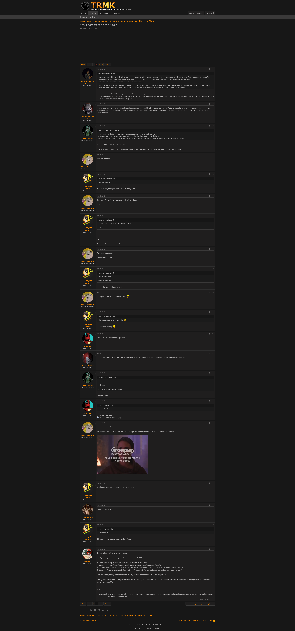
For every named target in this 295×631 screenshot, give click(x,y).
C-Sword (84, 28)
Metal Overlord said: (105, 179)
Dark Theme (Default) (88, 621)
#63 (213, 126)
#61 (213, 69)
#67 (213, 216)
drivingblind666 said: (105, 73)
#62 (213, 104)
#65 (213, 174)
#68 (213, 249)
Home (83, 13)
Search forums (94, 17)
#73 (213, 353)
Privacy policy (196, 621)
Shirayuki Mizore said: (105, 377)
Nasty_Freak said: (104, 405)
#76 (213, 423)
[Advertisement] (147, 46)
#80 (213, 549)
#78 (213, 505)
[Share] (209, 69)
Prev (83, 64)
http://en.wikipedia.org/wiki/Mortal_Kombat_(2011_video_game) (121, 81)
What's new (104, 13)
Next (106, 64)
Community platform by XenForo (147, 625)
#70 (213, 292)
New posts (83, 17)
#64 (213, 155)
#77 (213, 483)
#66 (213, 196)
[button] (110, 13)
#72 (213, 334)
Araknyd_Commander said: (107, 130)
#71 (213, 312)
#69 (213, 269)
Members (117, 13)
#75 (213, 401)
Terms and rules (184, 621)
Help (204, 621)
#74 (213, 373)
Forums (93, 13)
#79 (213, 525)
